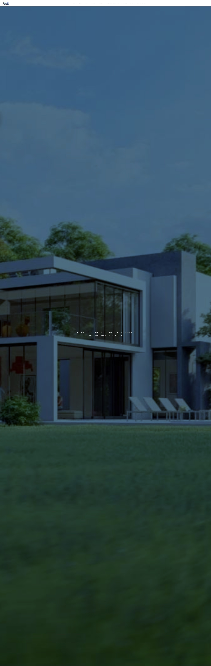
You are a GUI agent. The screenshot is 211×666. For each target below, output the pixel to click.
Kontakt (144, 3)
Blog (133, 3)
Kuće (87, 3)
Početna (76, 3)
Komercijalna (100, 3)
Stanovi (81, 3)
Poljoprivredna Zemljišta (123, 3)
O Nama (137, 3)
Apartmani (93, 3)
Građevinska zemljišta (111, 3)
